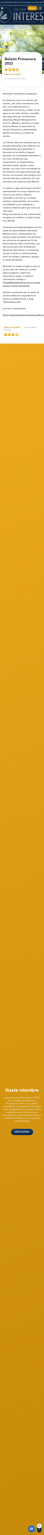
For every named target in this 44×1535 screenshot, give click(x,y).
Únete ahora (22, 1131)
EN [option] (39, 1526)
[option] (39, 1526)
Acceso (33, 8)
